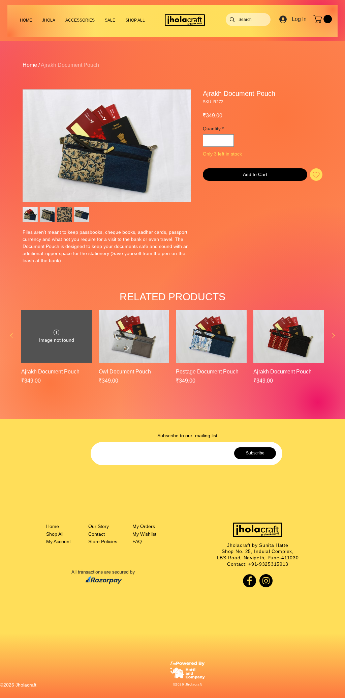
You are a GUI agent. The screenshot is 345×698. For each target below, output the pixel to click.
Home (30, 65)
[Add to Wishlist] (316, 174)
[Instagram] (266, 580)
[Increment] (228, 140)
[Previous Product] (11, 336)
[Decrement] (208, 140)
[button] (80, 20)
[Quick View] (134, 336)
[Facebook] (249, 580)
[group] (172, 351)
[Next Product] (334, 336)
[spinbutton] (218, 140)
